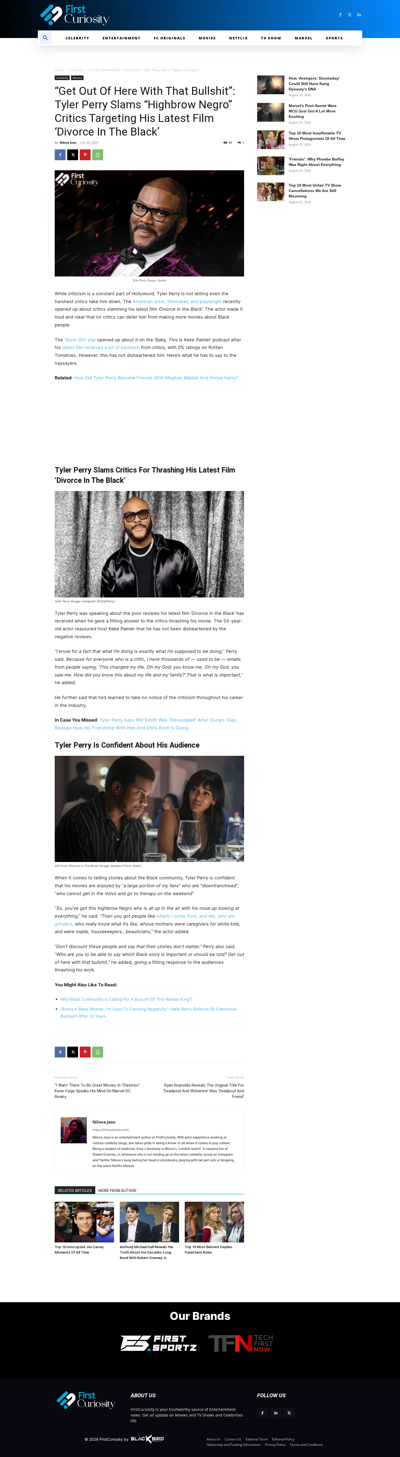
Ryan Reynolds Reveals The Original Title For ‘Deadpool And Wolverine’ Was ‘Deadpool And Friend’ (203, 1091)
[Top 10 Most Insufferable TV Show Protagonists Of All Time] (270, 139)
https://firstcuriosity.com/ (111, 1130)
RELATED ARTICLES (75, 1190)
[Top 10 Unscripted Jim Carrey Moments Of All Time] (84, 1222)
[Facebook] (340, 15)
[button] (45, 38)
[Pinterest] (85, 154)
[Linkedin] (359, 15)
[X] (72, 154)
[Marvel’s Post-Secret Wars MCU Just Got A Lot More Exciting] (270, 112)
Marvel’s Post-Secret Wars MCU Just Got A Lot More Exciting (313, 111)
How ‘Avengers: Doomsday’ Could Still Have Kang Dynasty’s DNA (314, 83)
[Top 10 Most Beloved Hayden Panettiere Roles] (214, 1222)
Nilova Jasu (68, 142)
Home (59, 70)
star (80, 339)
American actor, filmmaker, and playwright (178, 301)
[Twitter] (349, 15)
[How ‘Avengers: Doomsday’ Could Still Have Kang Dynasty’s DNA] (270, 84)
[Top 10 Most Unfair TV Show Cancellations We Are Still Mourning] (270, 191)
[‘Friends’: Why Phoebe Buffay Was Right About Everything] (270, 165)
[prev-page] (60, 1210)
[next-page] (69, 1210)
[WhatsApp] (97, 154)
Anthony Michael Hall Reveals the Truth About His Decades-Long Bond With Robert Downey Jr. (146, 1252)
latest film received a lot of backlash (101, 347)
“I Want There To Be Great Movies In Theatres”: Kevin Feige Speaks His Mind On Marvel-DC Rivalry (97, 1091)
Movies (77, 78)
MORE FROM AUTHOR (117, 1190)
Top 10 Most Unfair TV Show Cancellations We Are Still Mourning (315, 190)
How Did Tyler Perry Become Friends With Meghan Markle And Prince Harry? (156, 377)
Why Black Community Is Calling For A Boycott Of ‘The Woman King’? (126, 999)
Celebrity (76, 70)
